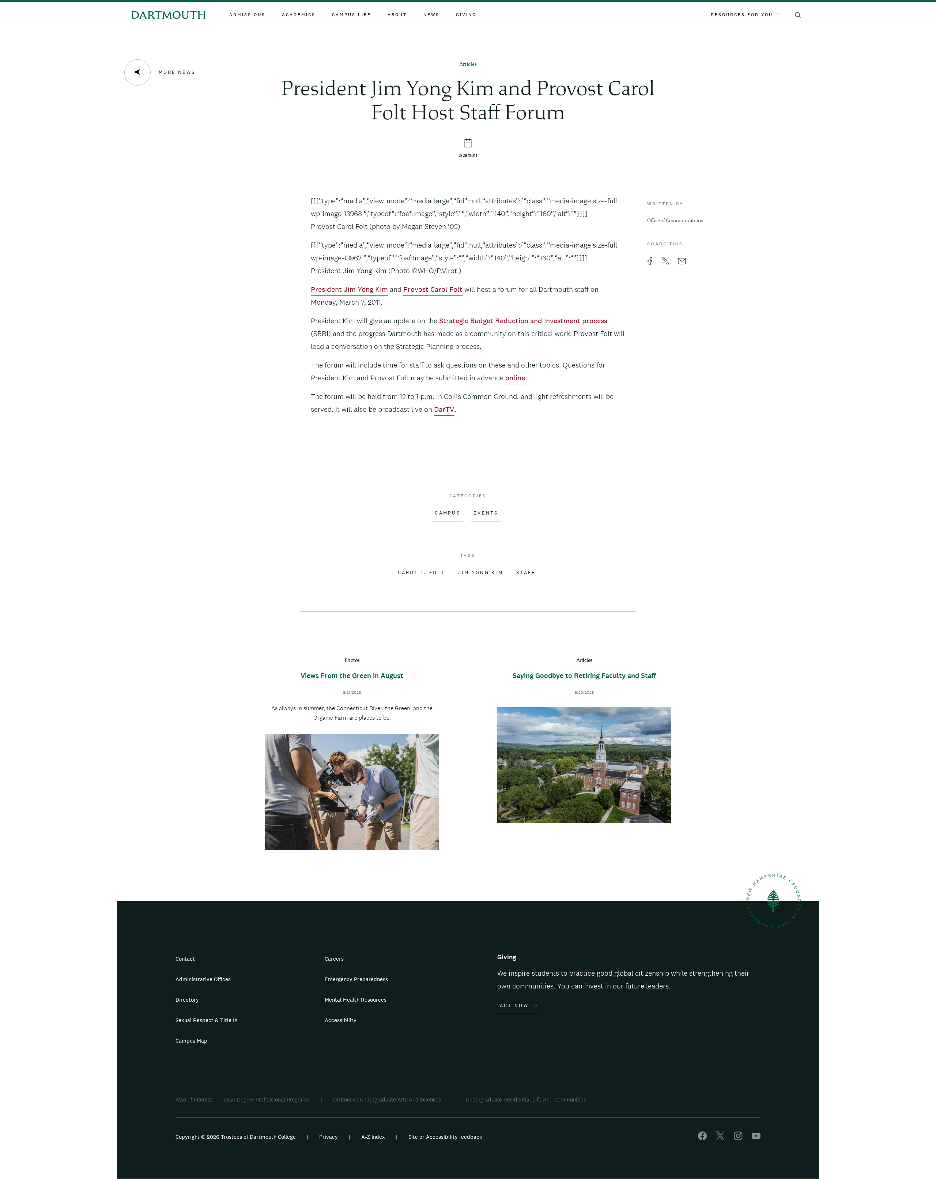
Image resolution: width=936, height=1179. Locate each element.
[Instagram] (738, 1138)
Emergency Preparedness (356, 979)
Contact (185, 958)
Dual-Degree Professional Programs (267, 1099)
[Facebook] (702, 1138)
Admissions (247, 15)
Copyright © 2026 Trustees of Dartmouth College (236, 1136)
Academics (299, 15)
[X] (720, 1138)
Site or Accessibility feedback (445, 1136)
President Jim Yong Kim (349, 289)
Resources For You (742, 15)
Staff (525, 573)
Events (485, 513)
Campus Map (191, 1040)
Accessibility (340, 1020)
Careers (334, 958)
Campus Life (351, 15)
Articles (468, 64)
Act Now (514, 1006)
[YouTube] (756, 1138)
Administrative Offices (203, 979)
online (515, 378)
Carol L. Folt (421, 573)
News (431, 15)
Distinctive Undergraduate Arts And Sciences (387, 1099)
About (397, 15)
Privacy (328, 1136)
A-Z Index (373, 1136)
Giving (466, 15)
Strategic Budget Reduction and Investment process (523, 320)
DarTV (444, 409)
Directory (187, 999)
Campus (447, 513)
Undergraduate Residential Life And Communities (526, 1099)
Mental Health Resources (355, 999)
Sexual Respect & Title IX (207, 1020)
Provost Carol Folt (433, 289)
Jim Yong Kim (480, 573)
